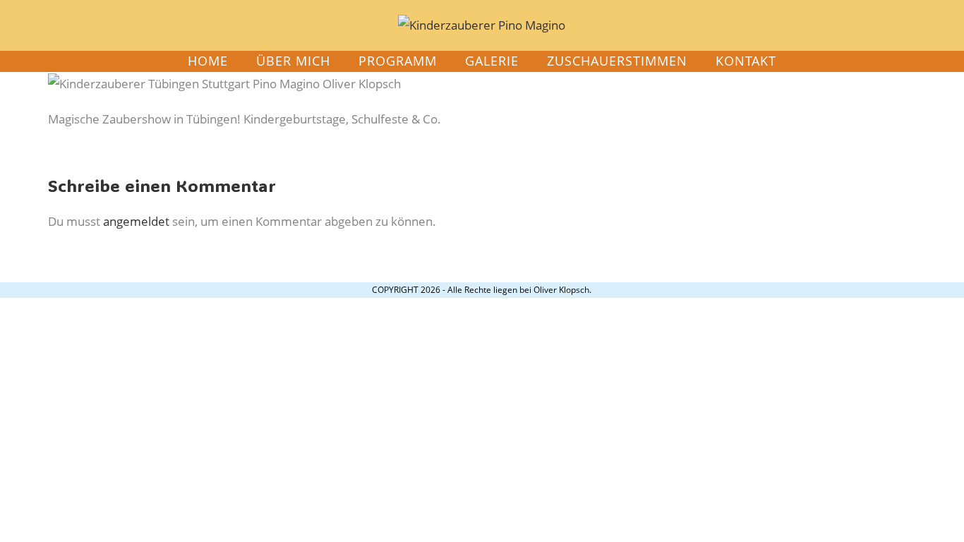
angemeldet (136, 221)
